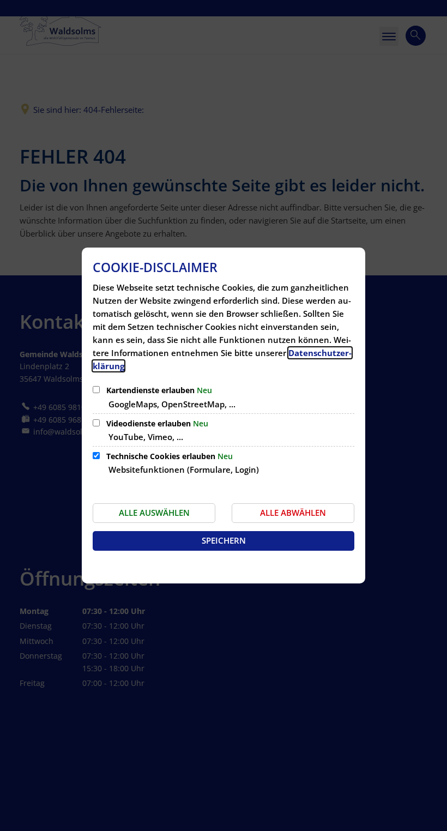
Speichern (224, 540)
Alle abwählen (293, 512)
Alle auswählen (154, 512)
